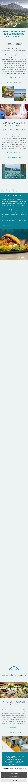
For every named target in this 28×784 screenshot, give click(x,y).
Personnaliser (14, 780)
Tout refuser (15, 776)
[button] (19, 257)
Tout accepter (14, 773)
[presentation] (12, 182)
